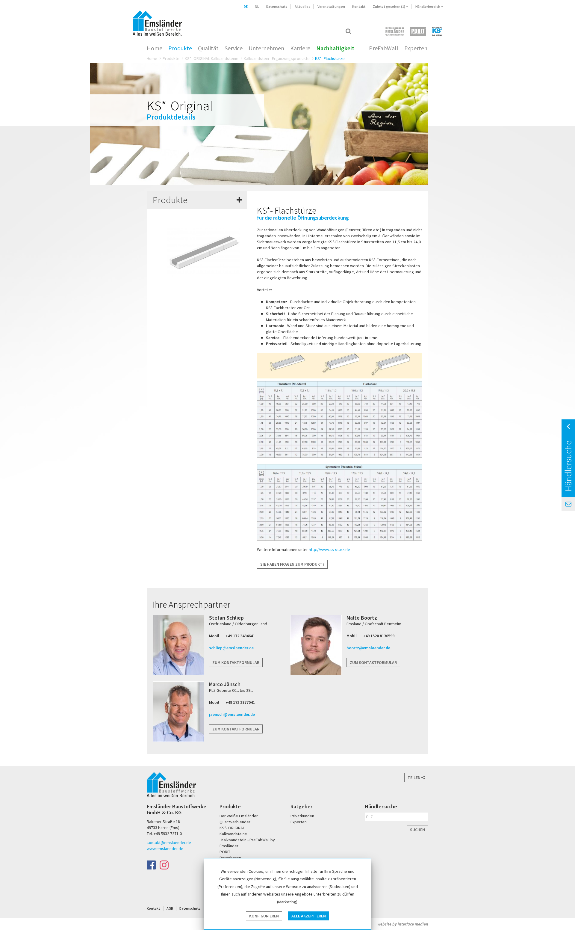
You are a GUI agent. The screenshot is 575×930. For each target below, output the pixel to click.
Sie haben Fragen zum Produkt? (292, 564)
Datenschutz (277, 6)
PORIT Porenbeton (418, 31)
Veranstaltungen (331, 6)
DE (246, 6)
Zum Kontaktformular (235, 662)
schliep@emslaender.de (231, 647)
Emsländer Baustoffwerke (157, 23)
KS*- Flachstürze (330, 58)
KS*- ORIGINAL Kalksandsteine (211, 58)
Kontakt (359, 6)
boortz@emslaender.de (368, 647)
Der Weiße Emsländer (394, 31)
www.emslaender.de (165, 848)
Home (154, 48)
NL (257, 6)
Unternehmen (266, 48)
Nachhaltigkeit (335, 48)
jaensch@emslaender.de (232, 714)
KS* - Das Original (437, 31)
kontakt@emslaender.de (169, 842)
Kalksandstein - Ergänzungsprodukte (277, 58)
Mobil (214, 635)
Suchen (417, 829)
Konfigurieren (264, 916)
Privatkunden (302, 816)
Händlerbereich (428, 6)
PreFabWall (383, 48)
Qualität (208, 48)
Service (234, 48)
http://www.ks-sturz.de (329, 549)
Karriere (300, 48)
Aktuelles (302, 6)
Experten (415, 48)
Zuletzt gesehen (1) (389, 6)
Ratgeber (301, 806)
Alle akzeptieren (308, 916)
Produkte (180, 48)
